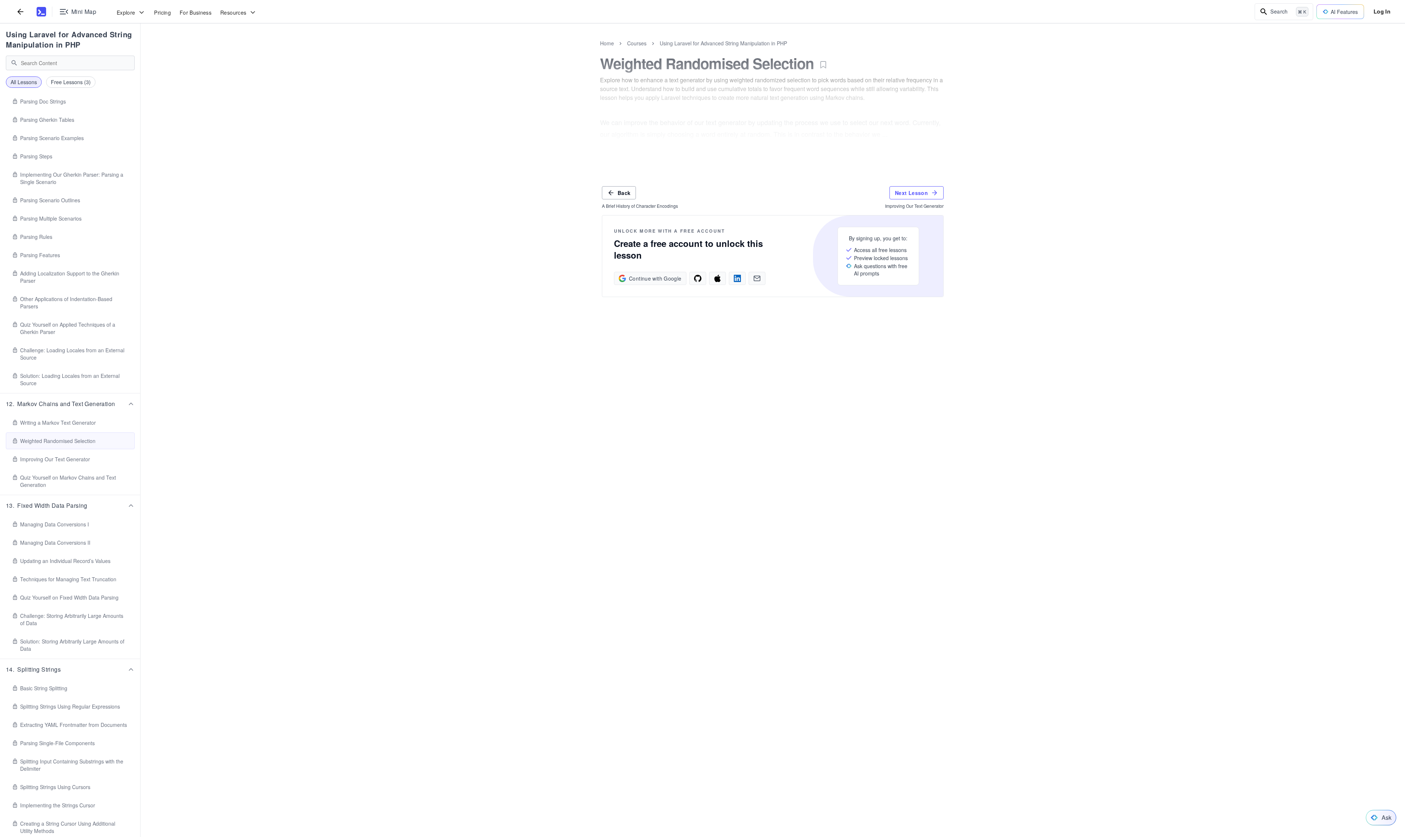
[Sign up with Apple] (717, 278)
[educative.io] (41, 11)
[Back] (20, 11)
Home (607, 43)
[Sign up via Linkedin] (737, 278)
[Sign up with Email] (757, 278)
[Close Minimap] (140, 51)
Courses (637, 43)
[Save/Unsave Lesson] (823, 65)
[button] (70, 404)
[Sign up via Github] (697, 278)
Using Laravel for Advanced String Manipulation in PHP (69, 39)
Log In (1382, 11)
